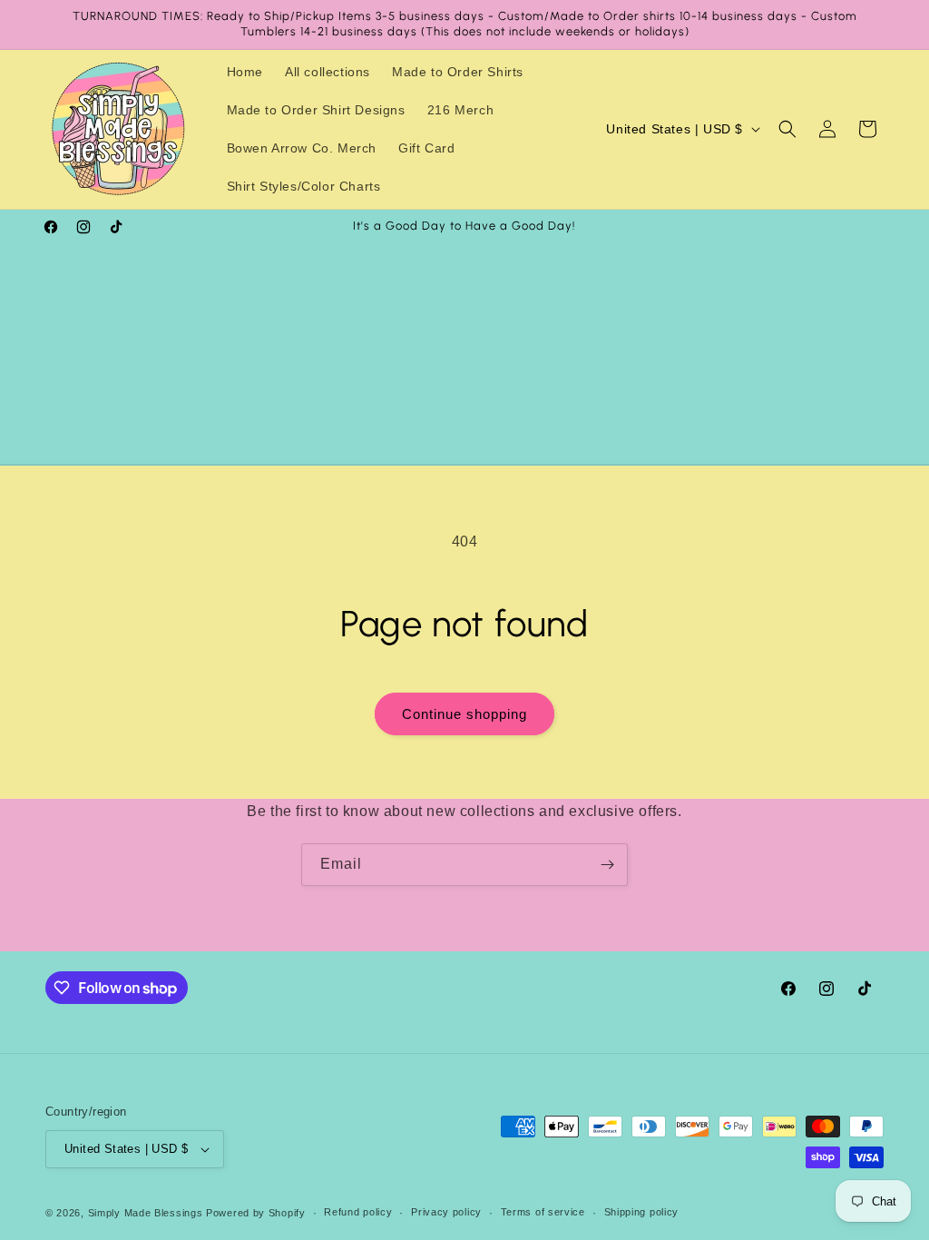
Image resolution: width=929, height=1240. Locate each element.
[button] (787, 129)
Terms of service (543, 1211)
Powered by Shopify (256, 1212)
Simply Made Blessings (145, 1212)
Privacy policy (446, 1211)
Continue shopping (464, 714)
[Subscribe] (607, 864)
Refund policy (358, 1211)
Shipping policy (642, 1211)
